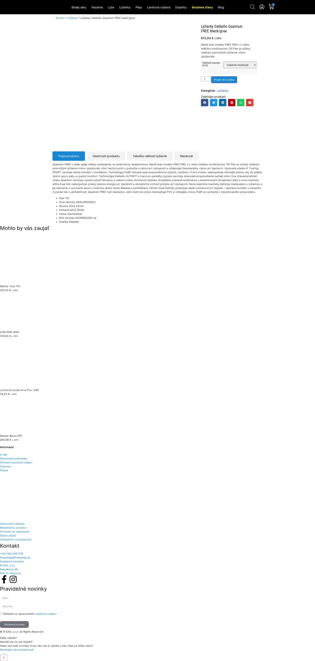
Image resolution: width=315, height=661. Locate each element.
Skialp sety (78, 7)
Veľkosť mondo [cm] (211, 64)
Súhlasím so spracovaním (30, 613)
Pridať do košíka (224, 79)
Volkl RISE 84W (9, 332)
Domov (60, 18)
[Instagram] (13, 579)
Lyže (111, 7)
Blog (221, 7)
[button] (204, 102)
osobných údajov (46, 613)
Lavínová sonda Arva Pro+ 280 (19, 390)
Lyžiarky (125, 7)
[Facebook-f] (4, 579)
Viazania (97, 7)
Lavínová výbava (158, 7)
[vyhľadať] (252, 6)
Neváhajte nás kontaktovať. (17, 649)
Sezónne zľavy (202, 7)
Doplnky (181, 7)
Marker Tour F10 (10, 286)
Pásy (139, 7)
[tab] (68, 156)
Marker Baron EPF (11, 435)
